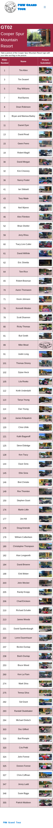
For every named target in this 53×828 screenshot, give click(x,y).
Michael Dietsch (23, 720)
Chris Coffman (23, 775)
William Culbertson (23, 537)
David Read (23, 134)
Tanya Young (23, 400)
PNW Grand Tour (27, 7)
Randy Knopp (23, 592)
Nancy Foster (23, 180)
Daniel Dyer (23, 125)
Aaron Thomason (23, 290)
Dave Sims (23, 464)
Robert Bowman (23, 281)
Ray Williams (23, 89)
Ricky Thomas (23, 327)
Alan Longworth (23, 555)
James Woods (23, 619)
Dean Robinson (23, 107)
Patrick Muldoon (23, 802)
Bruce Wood (23, 665)
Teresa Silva (23, 693)
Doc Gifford (23, 729)
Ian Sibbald (23, 189)
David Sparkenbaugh (23, 629)
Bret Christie (23, 482)
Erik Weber (23, 574)
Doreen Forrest (23, 766)
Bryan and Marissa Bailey (23, 116)
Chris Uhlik (23, 427)
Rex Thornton (23, 491)
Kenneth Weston (23, 308)
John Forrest (23, 757)
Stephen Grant (23, 500)
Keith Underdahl (23, 391)
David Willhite (23, 253)
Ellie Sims (23, 473)
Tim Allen (23, 70)
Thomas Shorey (23, 363)
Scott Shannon (23, 317)
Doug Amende (23, 528)
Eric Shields (23, 262)
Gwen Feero (23, 143)
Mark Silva (23, 683)
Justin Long (23, 354)
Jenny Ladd (23, 784)
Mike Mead (23, 345)
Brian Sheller (23, 226)
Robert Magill (23, 153)
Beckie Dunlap (23, 647)
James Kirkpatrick (23, 418)
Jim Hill (23, 519)
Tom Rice (23, 272)
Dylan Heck (23, 372)
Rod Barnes (23, 98)
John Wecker (23, 583)
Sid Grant (23, 702)
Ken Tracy (23, 455)
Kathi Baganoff (23, 436)
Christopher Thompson (23, 546)
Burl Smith (23, 336)
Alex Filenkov (23, 217)
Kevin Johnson (23, 299)
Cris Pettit (23, 748)
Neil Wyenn (23, 208)
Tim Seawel (23, 79)
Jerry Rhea (23, 235)
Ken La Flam (23, 674)
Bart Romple (23, 738)
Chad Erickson (23, 601)
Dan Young (23, 409)
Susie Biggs (23, 793)
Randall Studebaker (23, 711)
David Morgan (23, 162)
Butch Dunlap (23, 656)
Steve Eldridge (23, 445)
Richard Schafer (23, 610)
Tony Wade (23, 198)
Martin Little (23, 510)
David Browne (23, 564)
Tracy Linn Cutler (23, 244)
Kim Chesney (23, 171)
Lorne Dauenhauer (23, 638)
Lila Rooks (23, 381)
